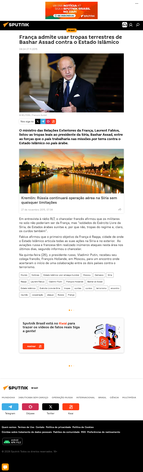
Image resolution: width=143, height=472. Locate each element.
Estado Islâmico (28, 288)
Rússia (61, 294)
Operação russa (62, 397)
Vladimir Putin (55, 281)
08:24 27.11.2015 (28, 49)
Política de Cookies (83, 427)
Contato (40, 427)
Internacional (85, 397)
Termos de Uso (26, 427)
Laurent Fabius (37, 281)
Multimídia (129, 397)
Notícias (35, 275)
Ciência (114, 397)
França (71, 294)
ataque (50, 294)
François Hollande (74, 281)
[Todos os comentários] (5, 466)
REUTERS (25, 115)
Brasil (102, 397)
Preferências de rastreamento (103, 432)
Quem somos (9, 427)
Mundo (24, 275)
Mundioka (8, 397)
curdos (88, 288)
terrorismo (101, 288)
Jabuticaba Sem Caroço (33, 397)
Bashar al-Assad (95, 281)
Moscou (87, 275)
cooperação (37, 294)
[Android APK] (12, 442)
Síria (110, 275)
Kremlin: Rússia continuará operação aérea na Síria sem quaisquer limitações (69, 200)
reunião (24, 294)
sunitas (77, 288)
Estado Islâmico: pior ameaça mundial (61, 275)
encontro (115, 288)
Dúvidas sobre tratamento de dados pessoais (27, 432)
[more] (119, 209)
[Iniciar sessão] (130, 24)
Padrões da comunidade (66, 432)
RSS (83, 432)
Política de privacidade (58, 427)
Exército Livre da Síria (50, 288)
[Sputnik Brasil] (17, 27)
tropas (67, 288)
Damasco (99, 275)
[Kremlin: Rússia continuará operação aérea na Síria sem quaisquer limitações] (71, 171)
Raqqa (24, 281)
